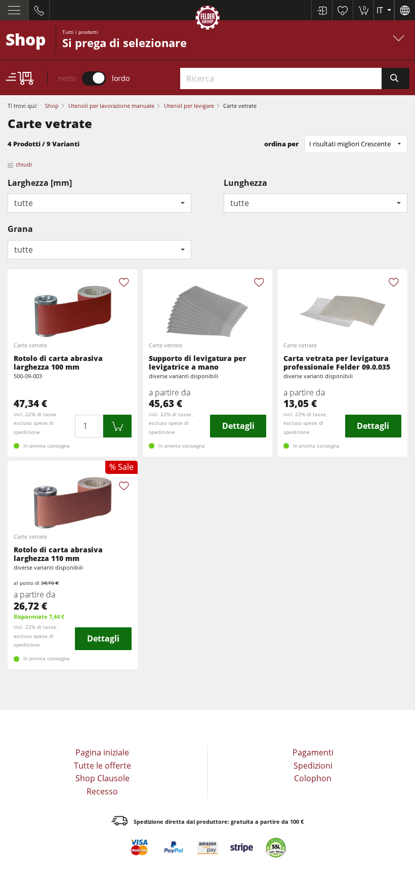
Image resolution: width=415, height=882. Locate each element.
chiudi (24, 164)
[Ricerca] (395, 78)
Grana (20, 228)
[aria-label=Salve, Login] (321, 10)
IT (381, 10)
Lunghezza (245, 182)
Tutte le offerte (102, 765)
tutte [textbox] (23, 203)
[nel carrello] (117, 426)
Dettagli (238, 425)
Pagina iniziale (102, 752)
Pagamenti (313, 752)
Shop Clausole (102, 778)
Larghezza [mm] (40, 182)
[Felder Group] (207, 19)
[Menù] (14, 10)
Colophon (312, 778)
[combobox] (99, 203)
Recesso (102, 791)
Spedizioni (313, 765)
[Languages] (404, 10)
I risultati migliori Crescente (350, 143)
